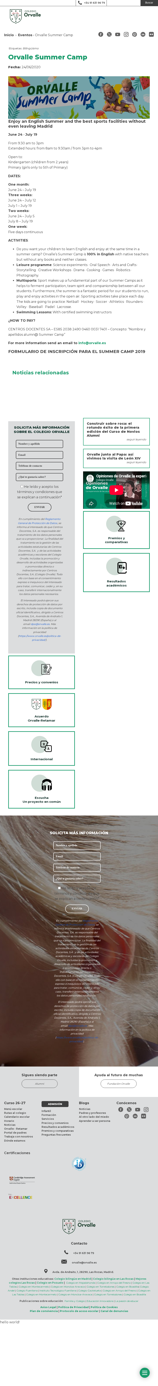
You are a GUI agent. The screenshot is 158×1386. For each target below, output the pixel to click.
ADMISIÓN (55, 1104)
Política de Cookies (104, 1307)
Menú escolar (13, 1109)
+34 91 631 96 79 (94, 2)
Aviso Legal (48, 1307)
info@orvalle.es (92, 343)
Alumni (39, 1083)
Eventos (25, 35)
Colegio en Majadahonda (80, 1282)
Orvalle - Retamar (15, 1128)
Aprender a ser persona (94, 1120)
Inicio (9, 35)
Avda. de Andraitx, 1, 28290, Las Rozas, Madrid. (83, 1272)
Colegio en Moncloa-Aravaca (68, 1286)
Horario (9, 1120)
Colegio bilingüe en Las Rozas (113, 1278)
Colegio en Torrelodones (100, 1286)
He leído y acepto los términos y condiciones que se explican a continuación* (39, 492)
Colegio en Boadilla (127, 1286)
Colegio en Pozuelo (50, 1282)
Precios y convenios (55, 1123)
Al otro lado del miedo (94, 1116)
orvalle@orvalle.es (84, 1262)
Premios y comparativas (58, 1130)
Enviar (39, 507)
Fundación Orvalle (118, 1083)
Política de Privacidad (73, 1307)
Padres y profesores (92, 1112)
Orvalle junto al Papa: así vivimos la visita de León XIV (114, 456)
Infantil (46, 1111)
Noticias (9, 1124)
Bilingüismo (30, 48)
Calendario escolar (17, 1116)
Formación (49, 1114)
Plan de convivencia (44, 1311)
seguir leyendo (136, 439)
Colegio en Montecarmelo (34, 1286)
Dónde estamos (14, 1140)
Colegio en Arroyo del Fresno (114, 1282)
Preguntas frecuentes (56, 1134)
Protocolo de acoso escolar (79, 1311)
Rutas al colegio (15, 1112)
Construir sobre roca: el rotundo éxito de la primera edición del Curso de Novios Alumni (113, 429)
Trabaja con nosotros (18, 1136)
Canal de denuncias (114, 1311)
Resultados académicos (58, 1126)
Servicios (48, 1118)
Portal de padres (15, 1132)
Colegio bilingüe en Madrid (72, 1278)
